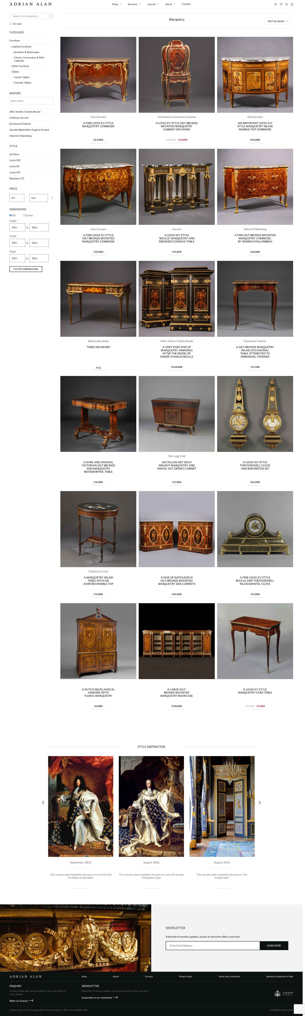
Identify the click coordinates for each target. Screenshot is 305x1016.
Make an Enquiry (19, 1001)
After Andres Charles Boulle (25, 111)
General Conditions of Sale (279, 976)
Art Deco (14, 154)
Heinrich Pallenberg (21, 135)
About (168, 4)
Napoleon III (17, 178)
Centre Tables (22, 77)
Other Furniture (20, 66)
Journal (151, 4)
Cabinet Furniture (21, 46)
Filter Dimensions (26, 269)
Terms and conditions (229, 976)
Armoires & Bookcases (26, 52)
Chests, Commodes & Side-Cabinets (29, 59)
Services (132, 4)
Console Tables (22, 82)
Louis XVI (15, 172)
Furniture (15, 40)
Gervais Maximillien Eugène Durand (29, 129)
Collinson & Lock (19, 117)
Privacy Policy (185, 976)
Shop (115, 4)
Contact (186, 4)
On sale (17, 24)
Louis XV (14, 166)
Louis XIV (15, 160)
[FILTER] (51, 198)
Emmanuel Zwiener (20, 123)
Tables (15, 71)
